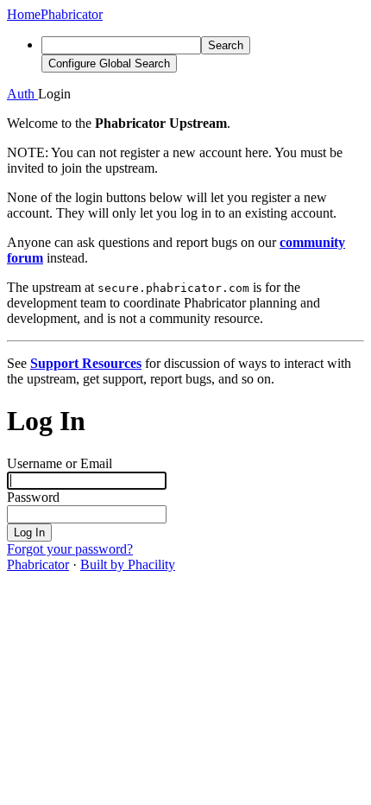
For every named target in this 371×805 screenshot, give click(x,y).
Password (33, 497)
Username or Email (59, 463)
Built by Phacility (127, 564)
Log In (29, 532)
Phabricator (38, 564)
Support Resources (85, 363)
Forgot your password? (70, 549)
